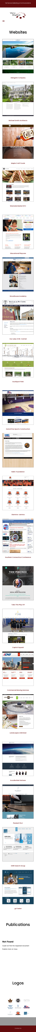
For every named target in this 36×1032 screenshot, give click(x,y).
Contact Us (18, 1028)
